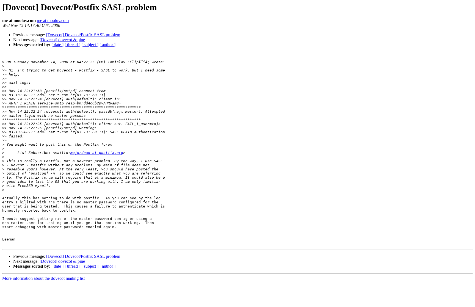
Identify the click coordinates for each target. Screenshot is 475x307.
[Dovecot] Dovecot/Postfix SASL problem (83, 34)
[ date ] (57, 44)
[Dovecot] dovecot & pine (62, 39)
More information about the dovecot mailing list (43, 278)
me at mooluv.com (53, 20)
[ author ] (107, 44)
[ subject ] (89, 44)
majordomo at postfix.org (96, 153)
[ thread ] (72, 44)
